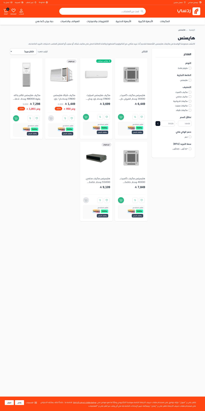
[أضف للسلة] (121, 117)
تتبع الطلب (29, 2)
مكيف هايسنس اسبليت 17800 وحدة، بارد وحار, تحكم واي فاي (98, 98)
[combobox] (102, 11)
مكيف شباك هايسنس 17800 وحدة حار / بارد (64, 97)
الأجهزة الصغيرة (123, 21)
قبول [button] (9, 402)
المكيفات (165, 21)
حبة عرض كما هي (44, 21)
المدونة (17, 2)
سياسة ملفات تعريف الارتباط (84, 402)
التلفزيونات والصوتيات (98, 21)
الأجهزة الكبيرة (145, 21)
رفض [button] (19, 402)
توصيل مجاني (193, 2)
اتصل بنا (6, 2)
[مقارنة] (135, 117)
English (42, 2)
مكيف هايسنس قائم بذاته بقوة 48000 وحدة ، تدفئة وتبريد (27, 98)
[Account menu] (21, 10)
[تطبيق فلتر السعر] (157, 123)
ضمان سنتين (178, 2)
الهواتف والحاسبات (70, 21)
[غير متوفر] (51, 118)
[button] (31, 402)
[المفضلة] (13, 10)
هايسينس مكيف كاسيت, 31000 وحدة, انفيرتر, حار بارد (132, 98)
